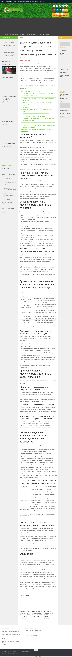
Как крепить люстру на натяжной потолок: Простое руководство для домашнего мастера (25, 614)
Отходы (6, 34)
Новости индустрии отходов (24, 1)
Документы (48, 34)
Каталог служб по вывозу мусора (8, 1)
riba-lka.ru (35, 656)
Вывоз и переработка (32, 34)
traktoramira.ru (40, 656)
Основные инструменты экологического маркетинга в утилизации (38, 97)
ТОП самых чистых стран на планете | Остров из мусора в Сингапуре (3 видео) (9, 145)
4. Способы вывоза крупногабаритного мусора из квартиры (8, 195)
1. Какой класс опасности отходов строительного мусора (8, 179)
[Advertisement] (36, 25)
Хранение (41, 34)
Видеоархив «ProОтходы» (38, 1)
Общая (22, 37)
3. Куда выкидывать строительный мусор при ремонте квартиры (9, 190)
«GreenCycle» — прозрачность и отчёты (34, 116)
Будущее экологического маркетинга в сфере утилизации (36, 129)
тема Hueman (15, 653)
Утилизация (22, 34)
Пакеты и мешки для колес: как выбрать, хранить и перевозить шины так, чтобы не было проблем (37, 614)
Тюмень (4, 214)
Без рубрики (62, 47)
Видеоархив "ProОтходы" (8, 95)
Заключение (24, 131)
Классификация (14, 34)
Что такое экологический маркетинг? (31, 91)
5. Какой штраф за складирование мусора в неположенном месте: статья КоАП (8, 201)
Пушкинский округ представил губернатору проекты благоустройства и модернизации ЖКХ (64, 97)
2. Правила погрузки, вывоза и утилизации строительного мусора (9, 184)
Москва (4, 212)
